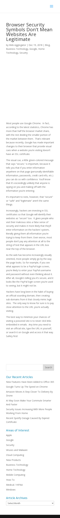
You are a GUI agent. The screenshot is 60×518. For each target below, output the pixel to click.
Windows (11, 489)
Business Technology (17, 48)
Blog (47, 45)
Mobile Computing (15, 474)
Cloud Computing (15, 454)
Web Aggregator (17, 45)
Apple (9, 435)
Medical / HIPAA (14, 484)
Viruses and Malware (17, 449)
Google (33, 48)
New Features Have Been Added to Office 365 (30, 381)
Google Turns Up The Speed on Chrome (27, 386)
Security (24, 52)
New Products (13, 459)
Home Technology (15, 469)
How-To (10, 479)
